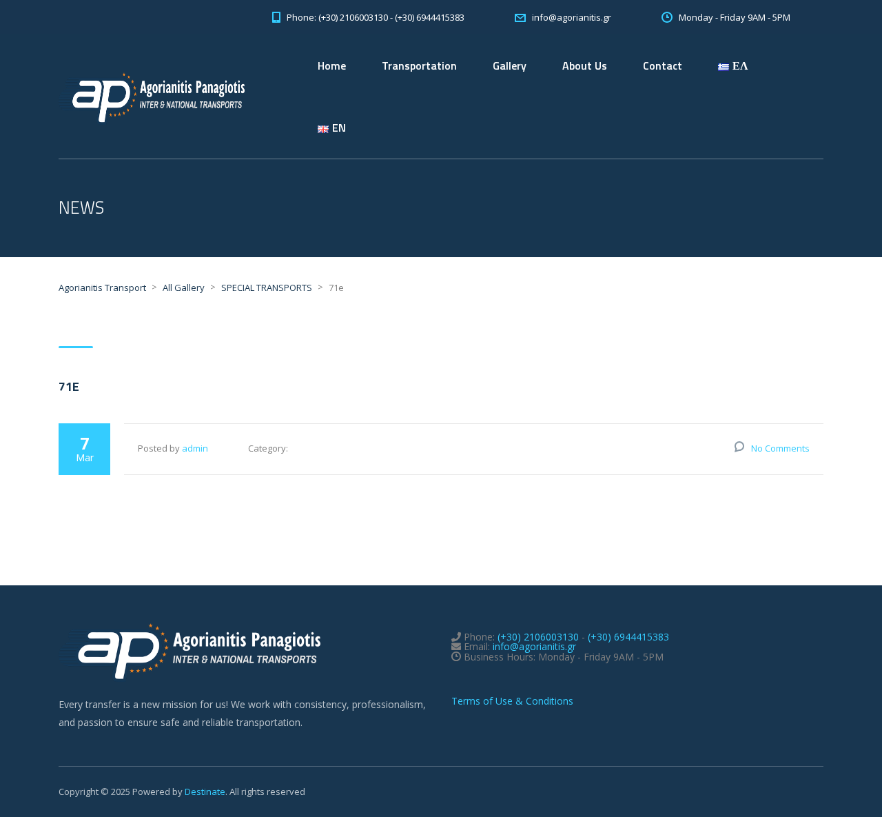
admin (195, 448)
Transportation (419, 65)
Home (332, 65)
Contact (662, 65)
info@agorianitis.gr (534, 646)
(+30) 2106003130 (538, 636)
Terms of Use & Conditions (512, 700)
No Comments (780, 448)
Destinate (205, 791)
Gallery (509, 65)
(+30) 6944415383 (628, 636)
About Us (584, 65)
